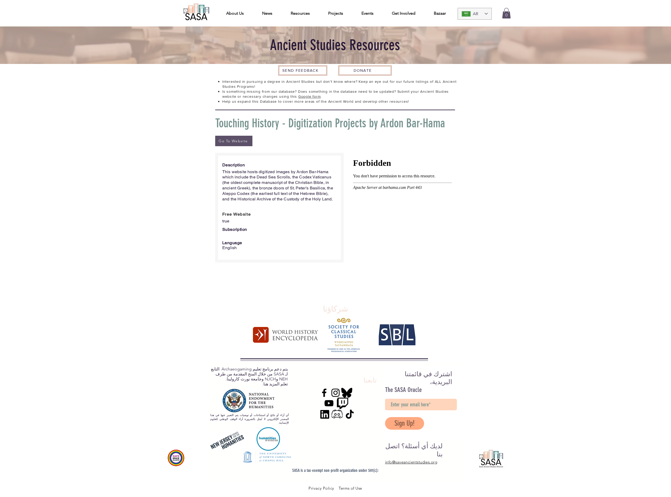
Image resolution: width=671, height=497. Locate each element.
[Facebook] (324, 392)
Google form (309, 96)
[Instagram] (335, 392)
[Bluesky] (346, 392)
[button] (506, 13)
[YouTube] (328, 403)
